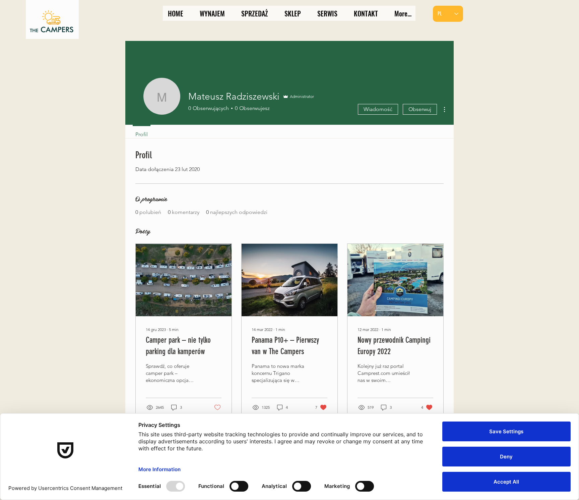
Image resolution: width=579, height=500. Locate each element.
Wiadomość (378, 109)
